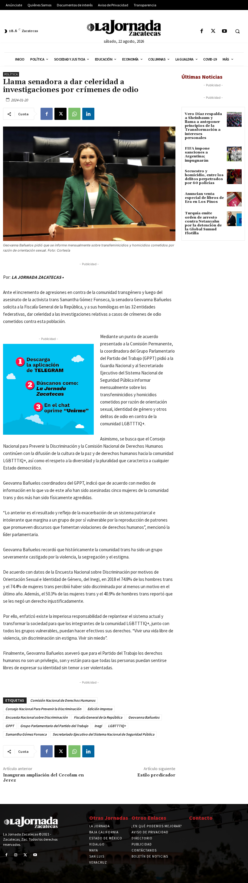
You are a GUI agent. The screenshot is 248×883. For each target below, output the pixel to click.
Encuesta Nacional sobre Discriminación (36, 717)
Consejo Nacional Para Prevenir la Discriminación (43, 709)
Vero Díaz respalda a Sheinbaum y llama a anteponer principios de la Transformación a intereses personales (203, 126)
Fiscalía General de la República (98, 717)
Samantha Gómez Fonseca (26, 734)
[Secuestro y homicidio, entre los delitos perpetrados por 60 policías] (234, 176)
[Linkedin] (88, 114)
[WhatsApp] (74, 114)
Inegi (98, 725)
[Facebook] (202, 31)
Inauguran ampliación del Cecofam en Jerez (43, 778)
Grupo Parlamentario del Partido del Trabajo (54, 725)
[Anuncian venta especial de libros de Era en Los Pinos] (234, 199)
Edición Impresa (99, 709)
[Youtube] (224, 31)
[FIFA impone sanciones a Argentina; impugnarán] (234, 154)
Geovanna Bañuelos (143, 717)
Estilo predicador (156, 775)
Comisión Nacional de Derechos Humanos (62, 700)
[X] (213, 31)
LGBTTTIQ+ (117, 725)
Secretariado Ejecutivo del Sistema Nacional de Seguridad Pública (103, 734)
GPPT (9, 725)
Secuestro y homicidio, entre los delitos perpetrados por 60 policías (204, 177)
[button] (237, 31)
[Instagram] (16, 855)
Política (11, 74)
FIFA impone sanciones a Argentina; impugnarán (197, 154)
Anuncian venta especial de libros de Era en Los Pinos (204, 198)
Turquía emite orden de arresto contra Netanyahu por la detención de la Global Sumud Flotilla (203, 223)
